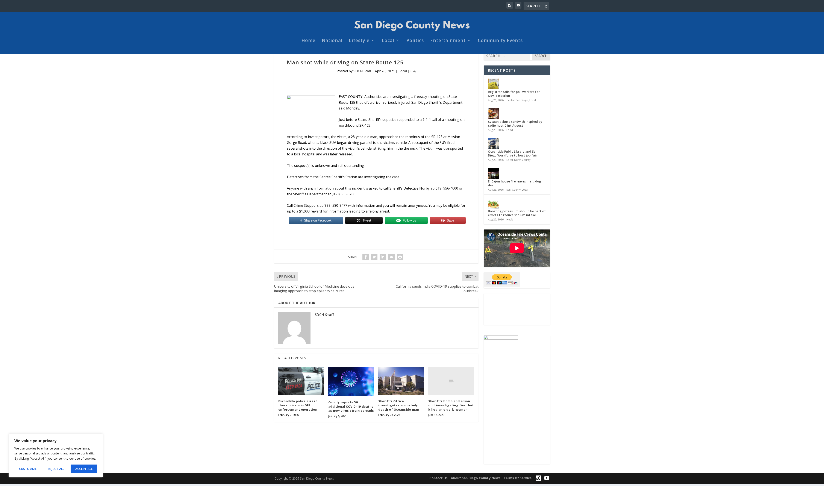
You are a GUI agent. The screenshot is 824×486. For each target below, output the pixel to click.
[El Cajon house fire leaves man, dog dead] (493, 173)
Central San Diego (517, 100)
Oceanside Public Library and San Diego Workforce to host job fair (513, 153)
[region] (56, 455)
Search (541, 55)
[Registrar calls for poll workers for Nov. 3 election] (493, 84)
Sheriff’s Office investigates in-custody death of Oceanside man (398, 405)
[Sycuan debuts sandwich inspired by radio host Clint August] (493, 113)
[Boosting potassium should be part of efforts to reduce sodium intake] (493, 203)
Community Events (500, 41)
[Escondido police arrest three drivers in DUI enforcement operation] (301, 381)
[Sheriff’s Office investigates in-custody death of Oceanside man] (401, 381)
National (332, 41)
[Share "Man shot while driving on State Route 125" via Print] (400, 257)
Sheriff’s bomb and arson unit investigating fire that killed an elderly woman (451, 405)
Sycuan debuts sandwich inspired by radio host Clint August (515, 124)
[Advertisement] (517, 309)
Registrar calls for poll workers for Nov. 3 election (514, 94)
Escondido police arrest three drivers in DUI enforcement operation (297, 405)
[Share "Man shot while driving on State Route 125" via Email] (391, 257)
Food (509, 130)
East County (513, 189)
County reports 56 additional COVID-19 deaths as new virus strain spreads (351, 406)
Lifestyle (359, 41)
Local (388, 41)
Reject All (56, 469)
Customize (28, 469)
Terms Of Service (518, 478)
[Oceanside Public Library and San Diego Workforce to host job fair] (493, 143)
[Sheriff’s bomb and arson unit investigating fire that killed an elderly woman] (451, 381)
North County (522, 160)
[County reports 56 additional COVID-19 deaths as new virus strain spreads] (351, 381)
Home (308, 41)
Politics (415, 41)
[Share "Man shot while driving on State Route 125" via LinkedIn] (383, 257)
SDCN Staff (362, 71)
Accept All (83, 469)
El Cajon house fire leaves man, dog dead (514, 183)
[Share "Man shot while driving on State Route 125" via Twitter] (374, 257)
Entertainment (448, 41)
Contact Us (438, 478)
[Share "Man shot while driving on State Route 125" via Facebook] (365, 257)
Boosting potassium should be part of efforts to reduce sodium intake (517, 213)
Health (510, 219)
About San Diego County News (475, 478)
